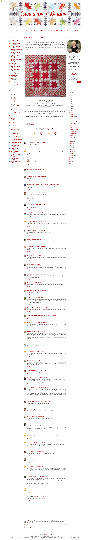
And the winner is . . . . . (75, 133)
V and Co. (13, 72)
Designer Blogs (48, 534)
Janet (28, 434)
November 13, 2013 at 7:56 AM (38, 212)
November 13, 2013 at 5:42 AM (38, 150)
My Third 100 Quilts (56, 31)
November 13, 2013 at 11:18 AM (38, 331)
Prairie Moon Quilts (15, 84)
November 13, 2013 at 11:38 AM (38, 360)
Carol (28, 142)
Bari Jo (29, 442)
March (71, 151)
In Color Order (14, 78)
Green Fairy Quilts (15, 81)
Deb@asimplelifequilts (32, 344)
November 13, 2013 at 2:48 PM (40, 387)
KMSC (28, 489)
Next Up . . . (72, 125)
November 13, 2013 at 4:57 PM (38, 416)
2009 (70, 163)
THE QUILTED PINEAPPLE (14, 119)
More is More (73, 119)
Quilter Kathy (30, 307)
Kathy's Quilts (14, 63)
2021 (70, 97)
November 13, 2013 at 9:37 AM (36, 282)
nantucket (47, 129)
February (72, 153)
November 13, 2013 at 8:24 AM (37, 239)
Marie (28, 246)
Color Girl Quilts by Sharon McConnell (15, 102)
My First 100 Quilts (24, 31)
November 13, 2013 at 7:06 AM (52, 184)
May (71, 147)
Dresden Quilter (31, 401)
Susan (28, 150)
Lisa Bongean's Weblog (16, 49)
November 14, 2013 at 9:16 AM (46, 459)
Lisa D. (29, 212)
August (71, 141)
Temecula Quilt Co (15, 69)
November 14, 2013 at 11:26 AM (40, 476)
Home (13, 31)
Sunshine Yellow (14, 158)
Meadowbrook (14, 75)
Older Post (63, 524)
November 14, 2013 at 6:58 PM (43, 160)
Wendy (29, 331)
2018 (70, 103)
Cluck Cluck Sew (15, 145)
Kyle (28, 255)
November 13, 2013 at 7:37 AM (38, 204)
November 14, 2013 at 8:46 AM (37, 451)
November (72, 116)
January (72, 155)
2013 (70, 112)
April (71, 149)
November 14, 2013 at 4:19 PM (38, 489)
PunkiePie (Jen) (31, 370)
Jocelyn (29, 290)
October (72, 137)
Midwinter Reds (73, 135)
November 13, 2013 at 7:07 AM (41, 193)
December (72, 114)
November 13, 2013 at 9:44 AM (38, 290)
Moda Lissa (13, 87)
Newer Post (26, 524)
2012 (70, 157)
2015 (70, 108)
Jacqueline (30, 274)
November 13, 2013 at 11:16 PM (38, 442)
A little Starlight (73, 123)
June (71, 145)
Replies (30, 157)
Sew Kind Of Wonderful (16, 139)
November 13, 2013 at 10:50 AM (48, 315)
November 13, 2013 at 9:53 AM (38, 297)
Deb (28, 451)
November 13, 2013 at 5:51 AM (36, 169)
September (72, 139)
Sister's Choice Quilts (16, 95)
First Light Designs (15, 66)
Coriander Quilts (14, 40)
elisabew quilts (14, 109)
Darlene (29, 264)
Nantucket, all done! (33, 38)
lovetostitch (30, 387)
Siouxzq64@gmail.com (33, 459)
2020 (70, 99)
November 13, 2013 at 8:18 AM (39, 221)
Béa (28, 169)
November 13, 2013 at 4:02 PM (42, 401)
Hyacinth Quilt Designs (16, 112)
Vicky (28, 239)
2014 (70, 110)
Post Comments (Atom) (35, 527)
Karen (28, 204)
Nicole (28, 297)
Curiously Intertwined (16, 46)
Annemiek (29, 476)
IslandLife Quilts (14, 122)
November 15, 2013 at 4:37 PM (41, 496)
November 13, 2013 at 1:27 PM (42, 370)
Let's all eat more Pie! (74, 118)
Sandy (28, 322)
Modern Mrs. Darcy (15, 52)
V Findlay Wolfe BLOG (16, 142)
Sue (28, 282)
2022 (70, 95)
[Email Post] (52, 128)
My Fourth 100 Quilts (73, 31)
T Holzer (29, 221)
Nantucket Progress (74, 129)
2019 (70, 101)
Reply (28, 146)
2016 (70, 106)
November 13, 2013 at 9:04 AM (37, 255)
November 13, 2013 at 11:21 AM (46, 344)
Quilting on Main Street (16, 92)
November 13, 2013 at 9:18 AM (40, 274)
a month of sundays (15, 43)
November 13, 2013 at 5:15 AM (37, 142)
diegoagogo (30, 193)
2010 (70, 161)
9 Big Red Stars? (73, 131)
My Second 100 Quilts (40, 31)
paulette (29, 230)
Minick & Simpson (15, 98)
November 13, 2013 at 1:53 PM (41, 377)
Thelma (32, 160)
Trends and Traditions (16, 136)
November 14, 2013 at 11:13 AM (37, 466)
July (71, 143)
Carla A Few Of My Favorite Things (35, 184)
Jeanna (29, 360)
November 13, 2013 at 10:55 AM (38, 322)
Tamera (29, 176)
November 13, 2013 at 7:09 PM (36, 424)
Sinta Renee (30, 377)
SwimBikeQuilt (14, 133)
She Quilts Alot (14, 148)
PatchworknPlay (14, 90)
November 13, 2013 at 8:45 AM (37, 246)
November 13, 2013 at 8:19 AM (38, 230)
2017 (70, 104)
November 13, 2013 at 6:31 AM (38, 176)
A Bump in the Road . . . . (75, 121)
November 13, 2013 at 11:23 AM (37, 351)
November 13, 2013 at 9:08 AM (38, 264)
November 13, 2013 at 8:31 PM (37, 434)
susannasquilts (14, 115)
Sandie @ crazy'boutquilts (33, 409)
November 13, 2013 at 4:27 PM (48, 409)
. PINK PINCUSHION (15, 151)
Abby (28, 351)
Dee (28, 424)
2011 (70, 159)
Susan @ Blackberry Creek (34, 315)
